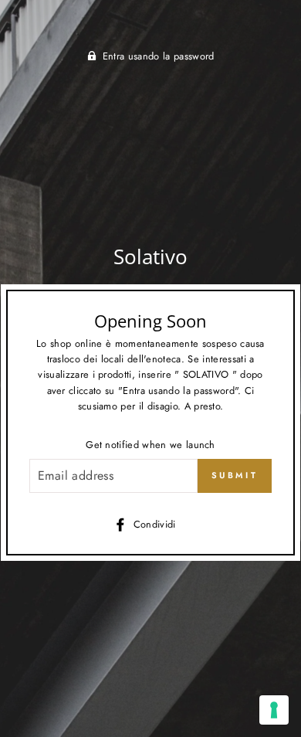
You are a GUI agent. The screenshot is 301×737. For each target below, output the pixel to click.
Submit (234, 475)
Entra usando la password (159, 56)
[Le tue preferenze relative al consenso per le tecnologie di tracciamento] (274, 710)
